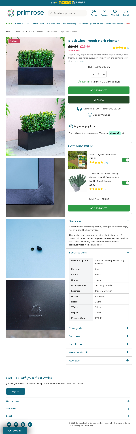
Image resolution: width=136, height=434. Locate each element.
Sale (128, 24)
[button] (15, 430)
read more (80, 61)
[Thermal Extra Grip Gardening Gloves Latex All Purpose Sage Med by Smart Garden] (97, 189)
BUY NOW (99, 99)
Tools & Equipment (114, 24)
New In (9, 24)
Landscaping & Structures (91, 24)
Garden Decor (38, 24)
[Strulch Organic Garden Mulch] (98, 163)
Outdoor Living (69, 24)
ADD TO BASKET (98, 90)
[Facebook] (9, 424)
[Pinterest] (30, 424)
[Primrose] (25, 13)
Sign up (15, 391)
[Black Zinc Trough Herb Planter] (35, 66)
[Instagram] (16, 424)
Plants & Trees (22, 24)
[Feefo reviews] (68, 3)
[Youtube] (23, 424)
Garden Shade (53, 24)
